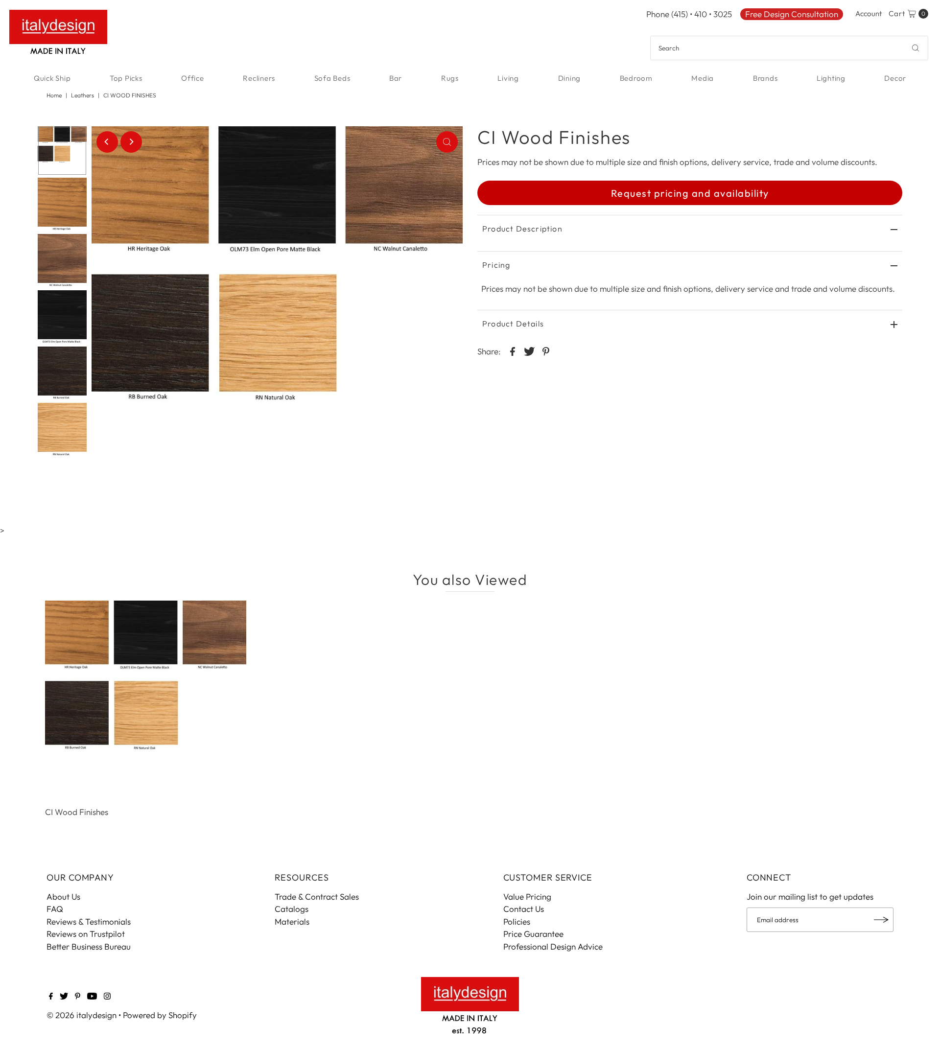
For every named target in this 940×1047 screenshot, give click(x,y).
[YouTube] (92, 996)
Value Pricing (527, 896)
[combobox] (789, 48)
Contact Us (523, 909)
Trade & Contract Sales (317, 896)
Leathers (82, 95)
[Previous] (107, 142)
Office (192, 78)
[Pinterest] (77, 996)
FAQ (55, 909)
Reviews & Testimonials (89, 921)
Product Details (513, 323)
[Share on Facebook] (512, 350)
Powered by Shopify (160, 1015)
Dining (569, 78)
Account (868, 13)
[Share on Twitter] (529, 350)
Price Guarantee (533, 934)
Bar (395, 78)
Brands (765, 78)
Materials (292, 921)
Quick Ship (52, 78)
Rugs (450, 78)
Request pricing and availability (690, 193)
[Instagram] (107, 996)
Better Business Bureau (89, 946)
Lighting (831, 78)
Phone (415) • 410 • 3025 (689, 14)
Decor (895, 78)
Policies (516, 921)
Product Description (522, 228)
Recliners (259, 78)
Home (54, 95)
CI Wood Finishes (76, 812)
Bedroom (636, 78)
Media (702, 78)
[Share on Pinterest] (546, 350)
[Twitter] (64, 996)
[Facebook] (51, 996)
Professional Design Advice (553, 946)
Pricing (496, 265)
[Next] (131, 142)
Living (508, 78)
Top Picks (126, 78)
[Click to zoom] (447, 142)
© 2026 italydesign (82, 1015)
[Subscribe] (881, 919)
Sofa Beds (332, 78)
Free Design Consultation (791, 14)
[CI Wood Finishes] (146, 701)
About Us (63, 896)
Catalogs (291, 909)
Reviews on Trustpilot (86, 934)
